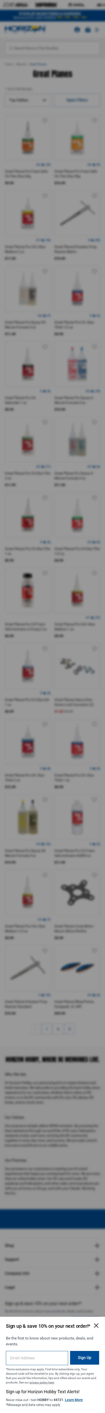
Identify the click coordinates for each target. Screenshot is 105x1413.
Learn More (74, 1400)
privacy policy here (42, 1382)
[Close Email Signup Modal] (96, 1325)
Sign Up (84, 1357)
